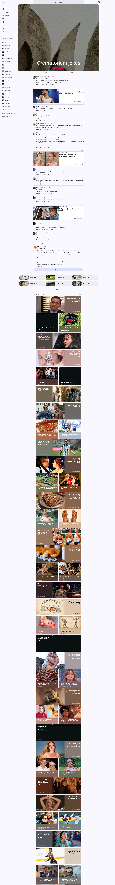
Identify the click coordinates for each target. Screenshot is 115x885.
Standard (38, 178)
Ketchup (38, 132)
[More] (63, 68)
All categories (57, 289)
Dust (37, 168)
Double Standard (40, 76)
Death (37, 106)
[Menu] (3, 2)
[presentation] (34, 77)
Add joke (58, 68)
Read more (59, 264)
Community (57, 269)
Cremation (38, 187)
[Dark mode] (3, 883)
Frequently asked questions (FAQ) (8, 113)
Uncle (37, 113)
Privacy (3, 114)
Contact (7, 114)
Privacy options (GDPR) (6, 116)
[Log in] (98, 2)
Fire (37, 223)
